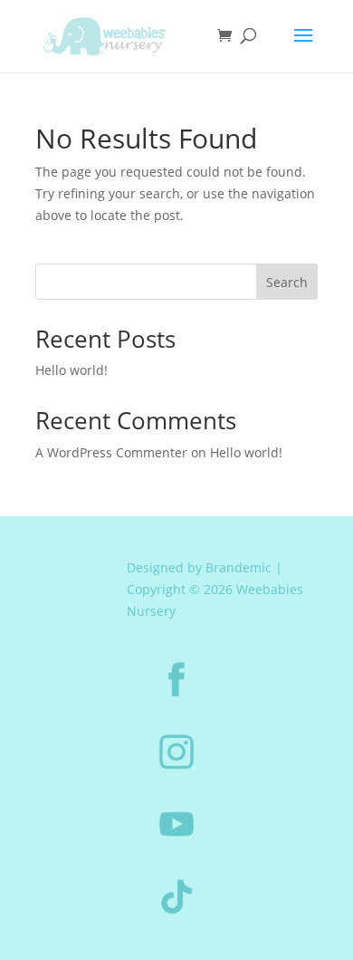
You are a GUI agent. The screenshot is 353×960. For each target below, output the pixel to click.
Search (287, 282)
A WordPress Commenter (111, 452)
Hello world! (71, 370)
